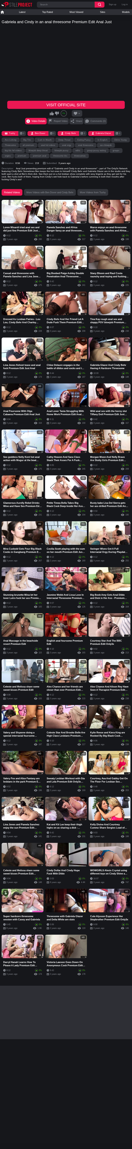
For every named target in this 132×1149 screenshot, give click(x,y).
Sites (102, 12)
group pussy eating (96, 150)
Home (2, 12)
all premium (28, 145)
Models (126, 12)
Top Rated (47, 12)
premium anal (39, 156)
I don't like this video (57, 113)
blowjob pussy (61, 150)
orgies (8, 156)
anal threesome (85, 145)
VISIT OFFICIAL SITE (66, 105)
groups (116, 150)
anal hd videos (48, 145)
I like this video (52, 113)
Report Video (60, 121)
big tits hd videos (13, 150)
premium (22, 156)
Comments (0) (98, 121)
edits (77, 150)
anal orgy (66, 145)
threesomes (80, 156)
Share (79, 121)
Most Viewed (76, 12)
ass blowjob (106, 145)
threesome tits (60, 156)
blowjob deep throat (38, 150)
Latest (22, 12)
